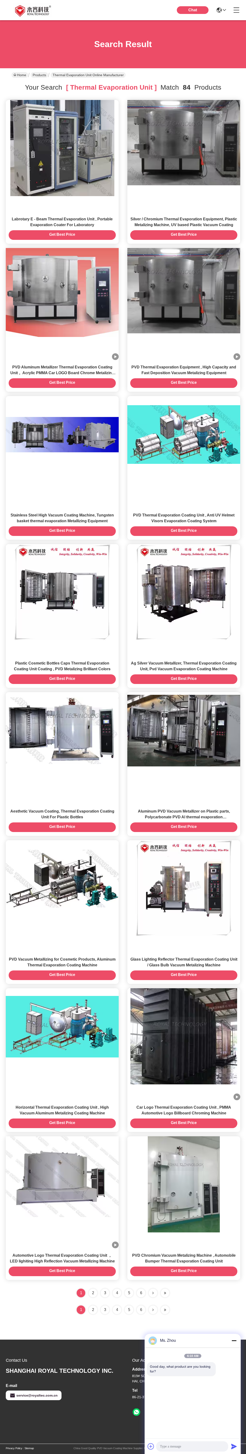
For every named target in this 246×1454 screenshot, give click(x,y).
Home (21, 75)
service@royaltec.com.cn (37, 1395)
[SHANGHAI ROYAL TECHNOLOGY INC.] (32, 10)
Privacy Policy (14, 1448)
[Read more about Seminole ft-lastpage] (165, 1309)
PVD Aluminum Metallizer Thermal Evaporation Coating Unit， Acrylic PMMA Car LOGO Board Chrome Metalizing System (62, 373)
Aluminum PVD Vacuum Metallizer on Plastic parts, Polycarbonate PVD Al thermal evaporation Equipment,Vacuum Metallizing (184, 817)
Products (39, 75)
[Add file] (151, 1446)
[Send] (234, 1446)
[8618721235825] (136, 1412)
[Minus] (234, 1340)
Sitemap (29, 1448)
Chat (192, 10)
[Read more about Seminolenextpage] (153, 1309)
